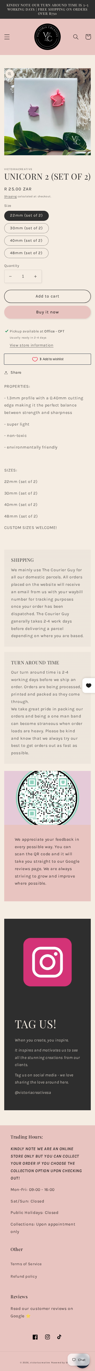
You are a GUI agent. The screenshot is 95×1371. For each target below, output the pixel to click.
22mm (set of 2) (26, 215)
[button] (7, 37)
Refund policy (24, 1276)
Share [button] (16, 372)
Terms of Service (26, 1264)
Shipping (10, 196)
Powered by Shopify (63, 1362)
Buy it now (47, 312)
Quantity (11, 265)
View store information (32, 345)
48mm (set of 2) (26, 253)
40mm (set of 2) (26, 240)
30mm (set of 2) (26, 228)
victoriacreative (40, 1362)
